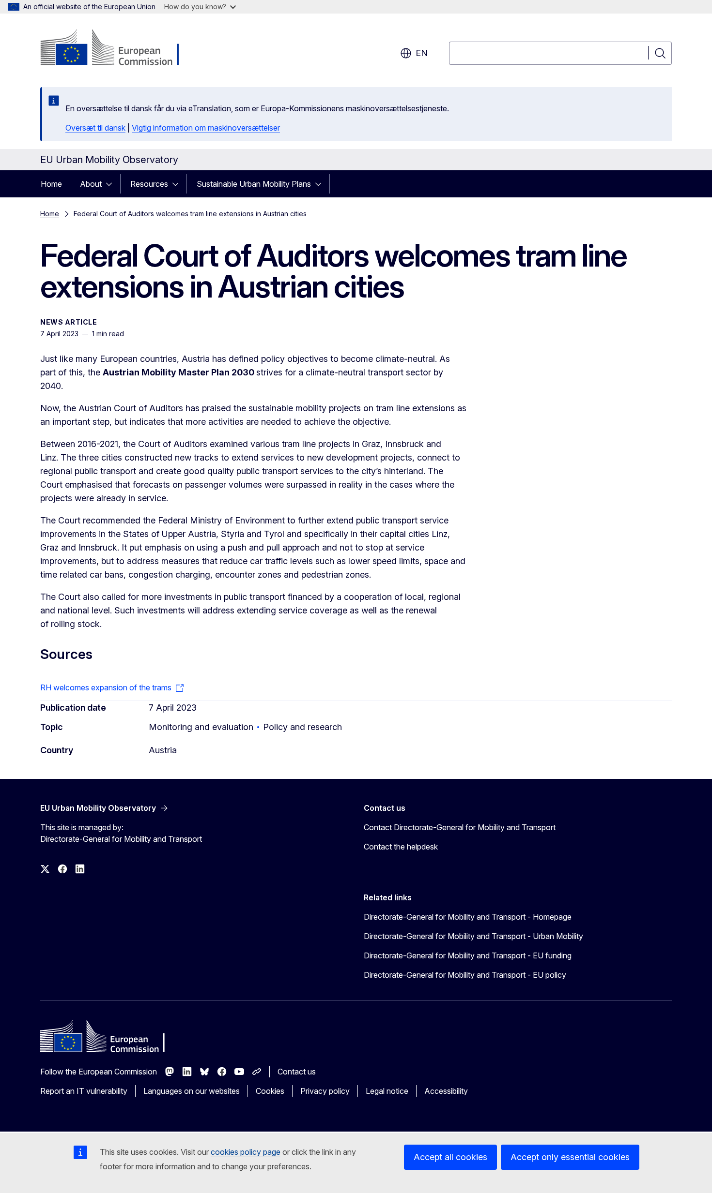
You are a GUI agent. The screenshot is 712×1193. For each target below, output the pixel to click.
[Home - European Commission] (118, 48)
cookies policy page (245, 1152)
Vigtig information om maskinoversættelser (206, 128)
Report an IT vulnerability (83, 1091)
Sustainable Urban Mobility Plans (254, 184)
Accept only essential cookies (570, 1157)
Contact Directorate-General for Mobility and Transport (460, 827)
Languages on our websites (191, 1091)
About (91, 184)
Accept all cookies (450, 1157)
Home (51, 184)
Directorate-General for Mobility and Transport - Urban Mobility (473, 936)
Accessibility (446, 1091)
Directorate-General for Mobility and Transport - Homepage (468, 917)
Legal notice (387, 1091)
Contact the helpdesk (401, 846)
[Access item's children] (112, 183)
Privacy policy (325, 1091)
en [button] (422, 53)
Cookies (270, 1091)
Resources (149, 184)
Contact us (297, 1071)
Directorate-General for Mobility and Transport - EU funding (468, 955)
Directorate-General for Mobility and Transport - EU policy (465, 975)
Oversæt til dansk (95, 128)
